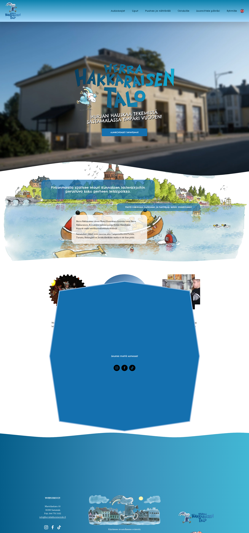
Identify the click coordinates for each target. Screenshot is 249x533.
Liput (135, 10)
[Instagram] (117, 368)
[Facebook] (124, 368)
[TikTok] (132, 368)
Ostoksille (183, 10)
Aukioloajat (118, 10)
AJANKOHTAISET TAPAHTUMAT (124, 132)
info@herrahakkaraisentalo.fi (52, 517)
